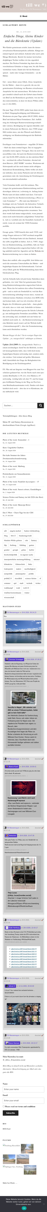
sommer (7, 583)
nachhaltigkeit (29, 569)
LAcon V (11, 986)
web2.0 (26, 588)
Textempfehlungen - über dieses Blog (17, 416)
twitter (38, 583)
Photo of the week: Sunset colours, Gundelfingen (22, 489)
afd (5, 530)
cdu (26, 540)
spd (15, 583)
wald (18, 588)
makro (18, 569)
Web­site (38, 251)
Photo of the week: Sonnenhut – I (16, 439)
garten (31, 545)
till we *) (36, 4)
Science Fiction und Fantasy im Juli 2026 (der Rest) (23, 497)
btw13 (13, 535)
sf (40, 578)
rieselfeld (18, 578)
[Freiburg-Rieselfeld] (11, 1145)
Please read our (20, 1106)
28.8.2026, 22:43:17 (30, 928)
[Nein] (44, 1204)
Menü (24, 16)
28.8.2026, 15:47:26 (27, 836)
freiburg (13, 545)
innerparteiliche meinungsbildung (17, 559)
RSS (11, 1072)
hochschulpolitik (10, 554)
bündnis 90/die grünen (13, 540)
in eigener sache (26, 554)
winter (26, 592)
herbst (31, 550)
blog (6, 535)
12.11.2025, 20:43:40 (26, 986)
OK (24, 1208)
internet (37, 559)
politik (31, 573)
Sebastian (12, 836)
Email (5, 1095)
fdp (5, 545)
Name (5, 1083)
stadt (21, 583)
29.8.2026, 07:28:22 (34, 659)
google (15, 550)
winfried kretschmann (12, 592)
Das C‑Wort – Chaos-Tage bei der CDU (18, 512)
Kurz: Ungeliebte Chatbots (13, 447)
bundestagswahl (25, 535)
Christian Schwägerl (15, 659)
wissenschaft (9, 597)
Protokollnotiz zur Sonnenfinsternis (16, 474)
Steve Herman (13, 1043)
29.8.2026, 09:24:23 (29, 612)
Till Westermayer (12, 612)
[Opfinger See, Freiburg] (13, 1166)
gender (7, 550)
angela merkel (15, 530)
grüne (23, 550)
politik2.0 (8, 578)
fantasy (34, 540)
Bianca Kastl (13, 767)
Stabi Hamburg (14, 928)
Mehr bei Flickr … (10, 1183)
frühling (23, 545)
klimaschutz (20, 564)
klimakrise (8, 564)
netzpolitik (8, 573)
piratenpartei (20, 573)
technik (29, 583)
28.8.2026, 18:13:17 (30, 1043)
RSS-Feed (6, 1128)
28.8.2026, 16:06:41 (29, 767)
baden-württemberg (31, 530)
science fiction (30, 578)
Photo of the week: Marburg (14, 466)
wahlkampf (8, 588)
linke (30, 564)
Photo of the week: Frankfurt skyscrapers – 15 (21, 481)
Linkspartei (8, 569)
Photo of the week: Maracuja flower (16, 505)
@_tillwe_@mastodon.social (14, 1059)
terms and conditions (26, 1106)
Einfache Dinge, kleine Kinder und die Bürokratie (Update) (23, 38)
